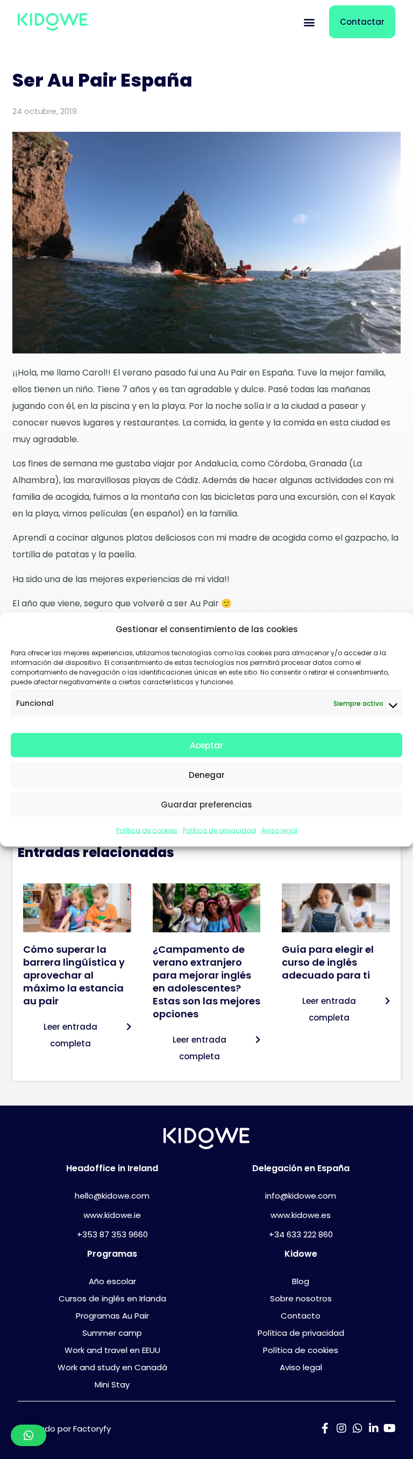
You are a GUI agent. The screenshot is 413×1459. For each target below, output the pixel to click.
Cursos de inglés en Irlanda (112, 1298)
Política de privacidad (219, 830)
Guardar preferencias (206, 804)
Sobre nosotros (301, 1298)
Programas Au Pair (112, 1315)
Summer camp (112, 1332)
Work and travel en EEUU (112, 1350)
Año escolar (112, 1281)
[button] (309, 22)
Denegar (207, 774)
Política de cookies (146, 830)
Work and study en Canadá (112, 1367)
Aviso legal (279, 830)
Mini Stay (112, 1384)
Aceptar (206, 744)
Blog (300, 1281)
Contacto (301, 1315)
